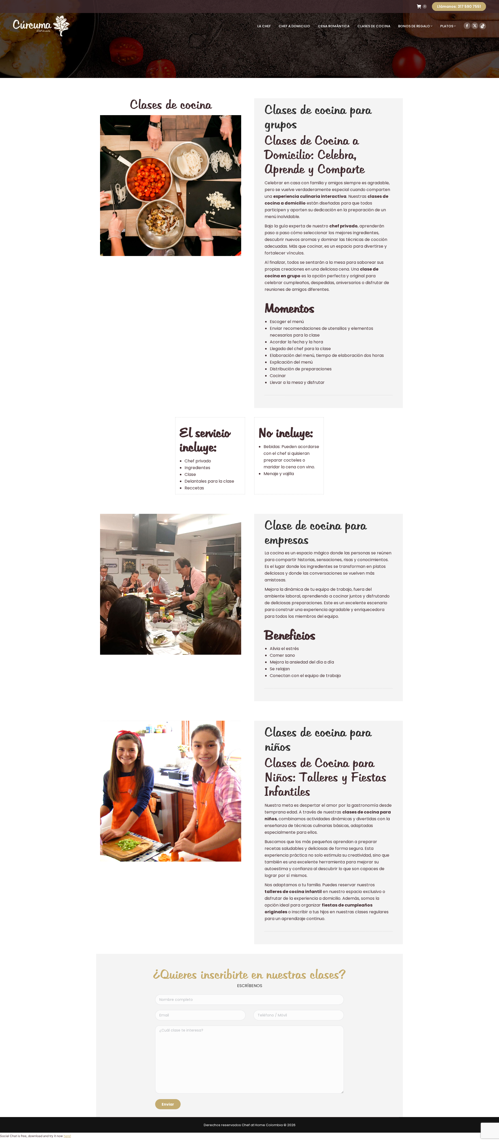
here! (67, 1136)
